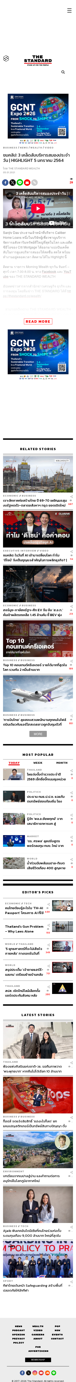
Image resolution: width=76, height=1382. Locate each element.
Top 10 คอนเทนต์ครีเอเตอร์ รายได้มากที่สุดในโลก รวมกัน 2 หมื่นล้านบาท (35, 667)
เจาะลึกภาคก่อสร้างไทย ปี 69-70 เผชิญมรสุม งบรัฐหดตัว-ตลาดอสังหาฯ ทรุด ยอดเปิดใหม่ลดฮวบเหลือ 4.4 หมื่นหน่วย (35, 502)
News (24, 147)
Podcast (18, 1330)
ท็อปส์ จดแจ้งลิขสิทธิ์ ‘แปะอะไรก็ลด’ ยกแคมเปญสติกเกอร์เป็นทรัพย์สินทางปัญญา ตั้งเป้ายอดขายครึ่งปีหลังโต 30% (35, 1123)
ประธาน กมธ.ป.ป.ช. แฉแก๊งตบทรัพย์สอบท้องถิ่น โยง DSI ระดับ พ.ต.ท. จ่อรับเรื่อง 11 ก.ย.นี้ (46, 798)
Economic (11, 496)
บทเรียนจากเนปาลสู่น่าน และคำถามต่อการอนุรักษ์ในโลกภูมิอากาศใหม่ (31, 1178)
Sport (8, 1281)
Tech (28, 903)
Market (33, 836)
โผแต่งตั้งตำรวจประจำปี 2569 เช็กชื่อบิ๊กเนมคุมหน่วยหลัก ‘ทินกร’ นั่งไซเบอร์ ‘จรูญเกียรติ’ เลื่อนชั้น (47, 776)
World (32, 858)
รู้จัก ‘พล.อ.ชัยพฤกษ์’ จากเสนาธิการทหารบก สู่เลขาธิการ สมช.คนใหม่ (45, 821)
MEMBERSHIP (38, 1359)
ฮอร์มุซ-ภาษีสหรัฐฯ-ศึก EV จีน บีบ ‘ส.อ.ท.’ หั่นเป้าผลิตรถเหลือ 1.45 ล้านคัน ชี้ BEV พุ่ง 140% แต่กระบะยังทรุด (33, 612)
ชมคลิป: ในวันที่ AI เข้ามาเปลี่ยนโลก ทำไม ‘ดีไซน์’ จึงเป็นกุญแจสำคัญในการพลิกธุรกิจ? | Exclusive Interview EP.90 (35, 557)
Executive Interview (19, 551)
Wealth (36, 147)
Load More (38, 1300)
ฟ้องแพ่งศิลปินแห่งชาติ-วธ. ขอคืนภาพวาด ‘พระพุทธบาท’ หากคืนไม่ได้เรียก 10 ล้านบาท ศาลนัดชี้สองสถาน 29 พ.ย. (32, 1068)
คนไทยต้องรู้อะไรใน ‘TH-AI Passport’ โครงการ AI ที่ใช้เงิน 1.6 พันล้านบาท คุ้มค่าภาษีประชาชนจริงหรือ (24, 910)
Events (57, 1335)
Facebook (49, 271)
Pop (57, 1326)
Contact (57, 1339)
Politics (34, 792)
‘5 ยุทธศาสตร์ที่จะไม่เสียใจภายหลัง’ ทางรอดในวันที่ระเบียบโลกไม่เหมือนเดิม (23, 951)
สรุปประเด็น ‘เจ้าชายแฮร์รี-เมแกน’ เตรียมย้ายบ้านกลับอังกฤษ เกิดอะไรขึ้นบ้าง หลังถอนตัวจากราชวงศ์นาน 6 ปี (24, 972)
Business (10, 147)
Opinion (18, 1335)
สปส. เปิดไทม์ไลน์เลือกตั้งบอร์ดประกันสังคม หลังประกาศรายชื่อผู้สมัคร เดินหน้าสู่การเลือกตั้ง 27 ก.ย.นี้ (24, 993)
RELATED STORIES (38, 449)
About (38, 1339)
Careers (38, 1335)
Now (57, 1330)
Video (49, 147)
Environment (13, 1171)
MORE (38, 734)
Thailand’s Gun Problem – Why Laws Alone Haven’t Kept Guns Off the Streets (24, 928)
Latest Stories (38, 1014)
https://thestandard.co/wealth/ (37, 293)
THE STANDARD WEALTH (24, 168)
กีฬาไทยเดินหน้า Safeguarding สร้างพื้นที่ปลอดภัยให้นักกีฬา (32, 1287)
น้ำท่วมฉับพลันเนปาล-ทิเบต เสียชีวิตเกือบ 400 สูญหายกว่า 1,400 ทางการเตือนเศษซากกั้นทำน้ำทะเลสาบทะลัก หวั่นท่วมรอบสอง (46, 865)
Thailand (34, 770)
